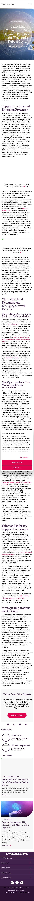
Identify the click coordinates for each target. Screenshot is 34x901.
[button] (8, 725)
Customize (16, 467)
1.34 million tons (13, 324)
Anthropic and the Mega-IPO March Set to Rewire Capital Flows (15, 782)
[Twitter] (21, 882)
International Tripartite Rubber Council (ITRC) (15, 597)
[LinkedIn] (12, 882)
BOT (21, 252)
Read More (6, 795)
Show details (24, 457)
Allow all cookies (17, 462)
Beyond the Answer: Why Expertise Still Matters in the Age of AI (15, 825)
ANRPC (25, 186)
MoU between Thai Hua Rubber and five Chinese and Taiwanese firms (16, 339)
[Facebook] (17, 882)
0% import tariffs (12, 358)
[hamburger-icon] (30, 4)
